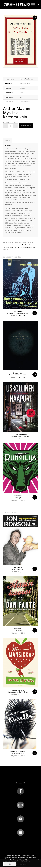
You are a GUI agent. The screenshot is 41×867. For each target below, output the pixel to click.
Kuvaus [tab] (7, 140)
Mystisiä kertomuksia (15, 247)
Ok (10, 864)
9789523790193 (27, 247)
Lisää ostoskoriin (26, 126)
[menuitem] (26, 4)
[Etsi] (26, 4)
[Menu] (32, 4)
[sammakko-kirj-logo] (17, 4)
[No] (38, 860)
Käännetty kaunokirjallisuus (20, 245)
